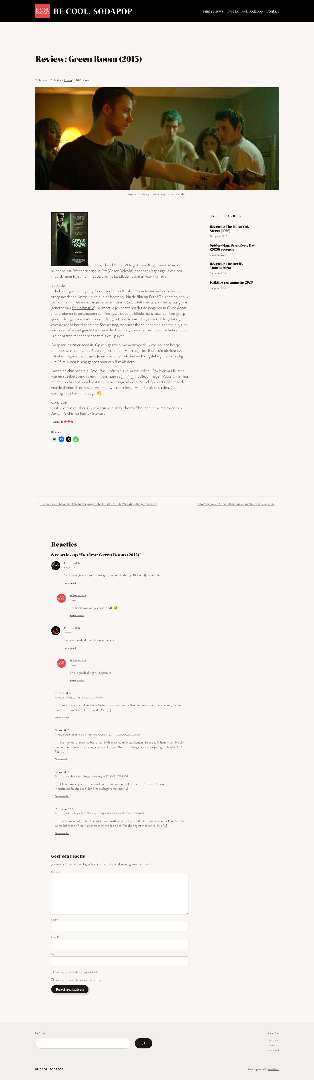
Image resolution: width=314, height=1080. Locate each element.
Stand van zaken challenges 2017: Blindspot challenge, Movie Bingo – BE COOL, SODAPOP (100, 813)
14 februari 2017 (72, 563)
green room (153, 194)
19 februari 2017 (78, 595)
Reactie (55, 872)
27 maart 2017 (62, 730)
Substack (272, 1045)
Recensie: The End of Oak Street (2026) (229, 229)
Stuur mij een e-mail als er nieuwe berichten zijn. (78, 980)
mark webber (180, 194)
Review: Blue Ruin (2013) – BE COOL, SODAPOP (80, 697)
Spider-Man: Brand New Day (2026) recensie (232, 247)
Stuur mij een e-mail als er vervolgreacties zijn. (77, 972)
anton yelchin (139, 194)
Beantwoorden (71, 583)
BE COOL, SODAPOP (92, 10)
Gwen (68, 80)
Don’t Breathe (83, 307)
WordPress (273, 1069)
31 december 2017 (64, 809)
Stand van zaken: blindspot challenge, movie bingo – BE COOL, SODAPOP (91, 776)
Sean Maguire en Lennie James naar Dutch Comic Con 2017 (235, 503)
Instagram (273, 1039)
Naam (55, 919)
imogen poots (166, 194)
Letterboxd (273, 1050)
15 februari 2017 (72, 628)
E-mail (55, 936)
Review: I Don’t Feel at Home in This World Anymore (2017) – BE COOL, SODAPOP (97, 734)
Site (53, 954)
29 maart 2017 (62, 771)
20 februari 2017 (63, 693)
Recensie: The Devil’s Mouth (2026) (226, 266)
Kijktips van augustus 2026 (231, 282)
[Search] (143, 1043)
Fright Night (127, 376)
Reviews (82, 79)
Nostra (67, 632)
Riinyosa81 (69, 567)
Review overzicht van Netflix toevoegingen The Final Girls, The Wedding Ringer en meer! (98, 503)
